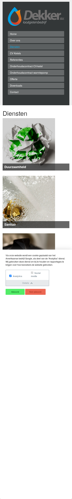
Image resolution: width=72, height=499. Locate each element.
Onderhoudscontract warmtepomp (29, 72)
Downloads (16, 85)
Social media (36, 274)
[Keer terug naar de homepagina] (36, 16)
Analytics (17, 276)
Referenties (16, 59)
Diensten (15, 47)
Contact (14, 92)
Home (13, 34)
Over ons (15, 40)
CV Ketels (15, 53)
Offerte (13, 79)
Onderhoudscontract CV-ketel (26, 66)
